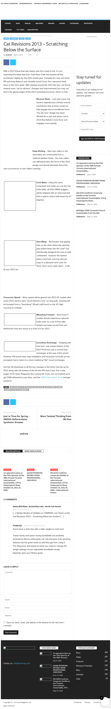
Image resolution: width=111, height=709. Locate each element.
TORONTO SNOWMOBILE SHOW (45, 3)
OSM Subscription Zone (52, 377)
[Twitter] (13, 62)
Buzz (12, 36)
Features (14, 39)
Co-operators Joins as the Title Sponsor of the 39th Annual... (62, 655)
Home (5, 36)
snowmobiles (23, 390)
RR (15, 390)
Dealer (27, 23)
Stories (8, 23)
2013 (12, 387)
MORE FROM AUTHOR (33, 451)
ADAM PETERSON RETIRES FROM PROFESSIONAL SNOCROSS (34, 477)
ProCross (8, 390)
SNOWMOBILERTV (25, 3)
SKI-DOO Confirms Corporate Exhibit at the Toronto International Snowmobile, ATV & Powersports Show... (91, 197)
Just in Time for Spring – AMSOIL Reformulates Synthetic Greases (16, 419)
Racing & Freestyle (84, 666)
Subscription (32, 30)
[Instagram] (12, 669)
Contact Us (98, 702)
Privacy (87, 702)
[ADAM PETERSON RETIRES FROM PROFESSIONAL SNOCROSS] (37, 463)
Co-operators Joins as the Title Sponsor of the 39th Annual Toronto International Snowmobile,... (89, 167)
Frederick (17, 525)
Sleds (22, 39)
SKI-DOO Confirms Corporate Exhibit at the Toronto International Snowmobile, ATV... (61, 683)
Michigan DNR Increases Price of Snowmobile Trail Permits (90, 211)
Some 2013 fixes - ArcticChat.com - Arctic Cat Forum (37, 506)
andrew (9, 55)
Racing (62, 23)
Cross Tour (30, 387)
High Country (51, 387)
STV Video (20, 30)
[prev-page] (66, 451)
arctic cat (19, 387)
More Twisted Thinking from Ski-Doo (55, 418)
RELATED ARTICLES (13, 451)
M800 (59, 387)
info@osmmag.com (22, 663)
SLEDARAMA (83, 3)
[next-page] (69, 451)
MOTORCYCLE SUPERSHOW (68, 3)
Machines (39, 23)
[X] (18, 669)
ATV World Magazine (9, 3)
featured (39, 387)
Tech (28, 39)
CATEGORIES (74, 23)
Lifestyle (79, 674)
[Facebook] (6, 62)
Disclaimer (78, 702)
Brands (51, 23)
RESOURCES (88, 23)
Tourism (8, 30)
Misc (78, 670)
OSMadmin (80, 174)
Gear (18, 23)
